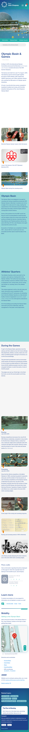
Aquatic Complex (21, 701)
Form (19, 603)
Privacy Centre (4, 728)
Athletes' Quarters (6, 698)
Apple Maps (7, 662)
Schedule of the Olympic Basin (10, 44)
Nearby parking (5, 683)
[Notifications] (26, 5)
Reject (9, 725)
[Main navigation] (22, 5)
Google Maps (7, 660)
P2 (10, 683)
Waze (5, 665)
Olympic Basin (13, 40)
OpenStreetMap (8, 667)
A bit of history (5, 59)
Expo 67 (14, 698)
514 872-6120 (9, 603)
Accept (4, 725)
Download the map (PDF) (11, 653)
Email (15, 603)
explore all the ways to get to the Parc (15, 680)
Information (5, 40)
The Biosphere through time (9, 701)
